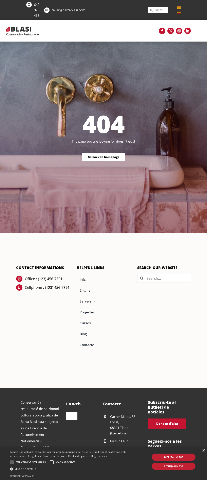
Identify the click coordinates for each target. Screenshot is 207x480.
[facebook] (162, 31)
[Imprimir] (22, 28)
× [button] (203, 450)
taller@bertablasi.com (68, 10)
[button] (12, 462)
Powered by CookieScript (22, 476)
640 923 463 (36, 10)
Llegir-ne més (99, 456)
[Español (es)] (179, 12)
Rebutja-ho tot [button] (173, 466)
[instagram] (179, 31)
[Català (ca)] (179, 7)
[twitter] (170, 31)
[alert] (103, 463)
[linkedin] (187, 31)
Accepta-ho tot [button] (174, 457)
